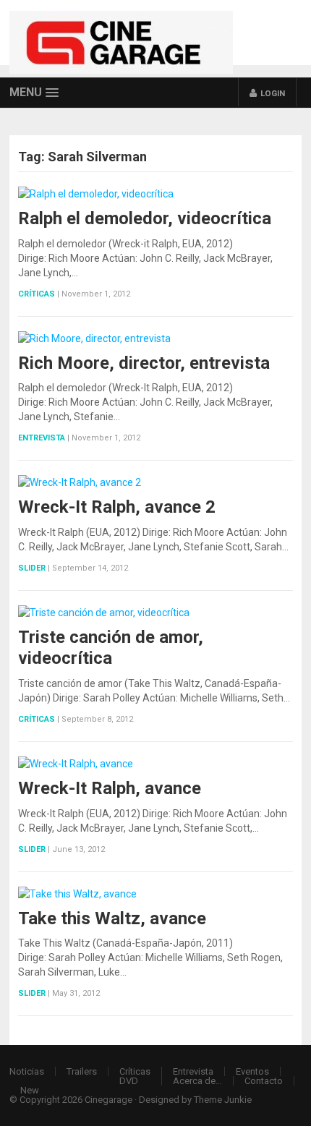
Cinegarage (108, 1099)
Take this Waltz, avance (112, 918)
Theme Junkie (223, 1099)
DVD (128, 1080)
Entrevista (41, 438)
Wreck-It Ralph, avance (109, 788)
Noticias (26, 1071)
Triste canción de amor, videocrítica (110, 647)
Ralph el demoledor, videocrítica (144, 218)
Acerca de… (197, 1080)
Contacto (263, 1080)
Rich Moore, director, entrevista (144, 363)
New (29, 1090)
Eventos (252, 1071)
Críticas (36, 294)
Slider (32, 568)
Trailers (82, 1071)
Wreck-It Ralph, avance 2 (117, 507)
